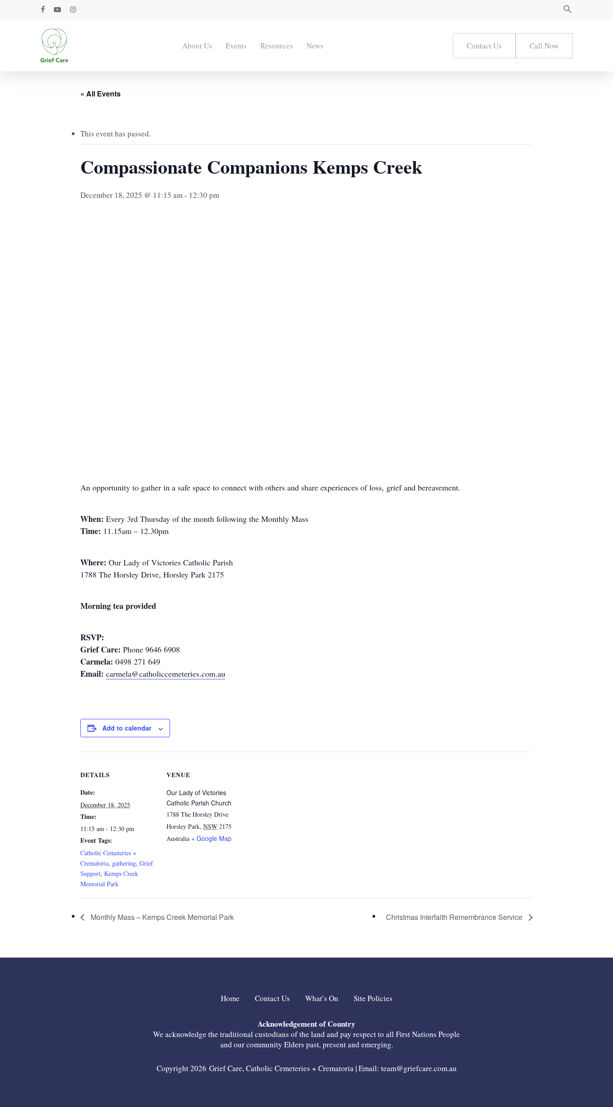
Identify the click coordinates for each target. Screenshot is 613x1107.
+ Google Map (211, 838)
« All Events (100, 93)
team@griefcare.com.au (419, 1068)
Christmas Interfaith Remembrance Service (455, 917)
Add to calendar (126, 727)
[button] (567, 10)
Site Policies (373, 998)
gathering (124, 863)
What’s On (321, 998)
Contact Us (272, 998)
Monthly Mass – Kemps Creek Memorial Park (161, 917)
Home (230, 998)
